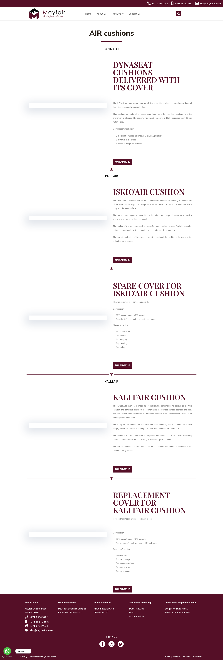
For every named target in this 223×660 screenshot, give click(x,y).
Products (117, 13)
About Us (102, 13)
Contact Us (135, 13)
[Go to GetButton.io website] (7, 657)
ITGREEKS (53, 656)
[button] (122, 162)
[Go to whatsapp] (7, 651)
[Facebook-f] (102, 644)
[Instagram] (111, 644)
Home (88, 13)
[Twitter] (121, 644)
